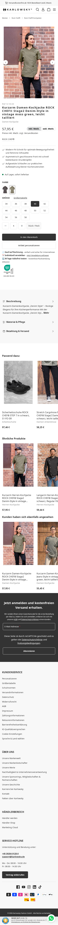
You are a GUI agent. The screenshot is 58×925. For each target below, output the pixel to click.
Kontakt (5, 793)
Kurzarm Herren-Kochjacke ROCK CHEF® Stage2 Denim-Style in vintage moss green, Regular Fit (16, 498)
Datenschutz (8, 697)
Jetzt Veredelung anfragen (38, 255)
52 (45, 210)
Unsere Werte (8, 767)
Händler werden (9, 818)
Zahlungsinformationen (13, 715)
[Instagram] (28, 887)
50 (35, 210)
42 (45, 203)
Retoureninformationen (13, 720)
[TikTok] (39, 887)
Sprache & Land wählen (13, 738)
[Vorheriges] (5, 62)
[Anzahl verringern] (5, 225)
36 (16, 203)
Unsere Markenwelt (11, 758)
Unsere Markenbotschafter (14, 763)
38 (25, 203)
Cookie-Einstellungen (12, 734)
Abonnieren (29, 651)
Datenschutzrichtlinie (32, 639)
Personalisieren (9, 678)
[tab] (28, 307)
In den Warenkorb (29, 237)
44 (6, 210)
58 (25, 217)
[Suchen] (37, 10)
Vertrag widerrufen (15, 874)
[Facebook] (18, 887)
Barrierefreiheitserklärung (14, 724)
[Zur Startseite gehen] (18, 9)
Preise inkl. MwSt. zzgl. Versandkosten (20, 133)
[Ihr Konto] (43, 10)
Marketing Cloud (10, 827)
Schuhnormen (8, 687)
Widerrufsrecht (9, 701)
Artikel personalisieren (29, 245)
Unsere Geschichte (11, 784)
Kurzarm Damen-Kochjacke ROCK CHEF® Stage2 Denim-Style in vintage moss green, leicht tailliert (16, 576)
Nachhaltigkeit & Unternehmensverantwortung (24, 772)
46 (16, 210)
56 (16, 217)
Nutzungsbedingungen (28, 643)
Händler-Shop (8, 822)
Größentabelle (20, 198)
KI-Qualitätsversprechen (13, 729)
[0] (34, 129)
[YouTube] (22, 887)
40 (35, 203)
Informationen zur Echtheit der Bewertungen (25, 922)
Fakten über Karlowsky (12, 798)
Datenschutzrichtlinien (30, 619)
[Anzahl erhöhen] (21, 225)
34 (6, 203)
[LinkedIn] (33, 887)
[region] (29, 62)
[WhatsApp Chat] (51, 918)
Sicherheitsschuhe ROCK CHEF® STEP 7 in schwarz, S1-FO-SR (16, 415)
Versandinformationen (12, 692)
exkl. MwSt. (48, 129)
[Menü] (54, 10)
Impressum (7, 710)
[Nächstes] (52, 62)
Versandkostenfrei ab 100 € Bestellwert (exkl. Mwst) (30, 3)
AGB (15, 619)
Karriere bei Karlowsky (12, 789)
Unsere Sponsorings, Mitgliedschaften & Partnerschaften (21, 778)
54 (6, 217)
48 (25, 210)
